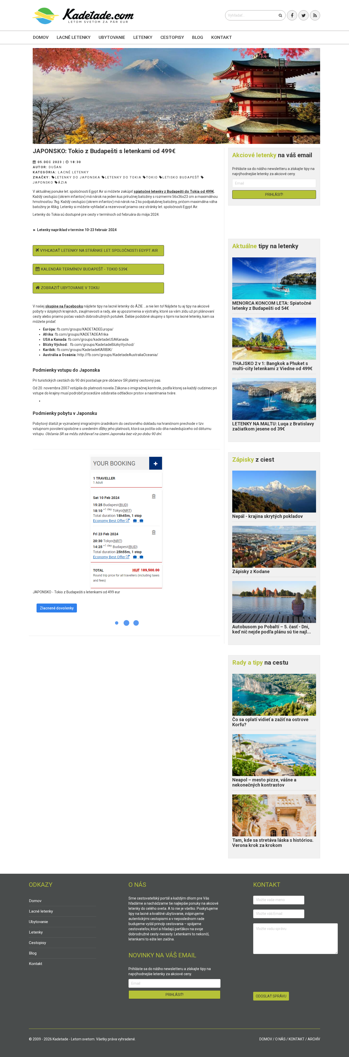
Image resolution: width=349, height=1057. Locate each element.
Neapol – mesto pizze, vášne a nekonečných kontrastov (264, 782)
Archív (314, 1039)
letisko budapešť (181, 177)
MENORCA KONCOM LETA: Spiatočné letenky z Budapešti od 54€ (271, 305)
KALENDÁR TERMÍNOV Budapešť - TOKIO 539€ (84, 269)
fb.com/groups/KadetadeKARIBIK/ (84, 350)
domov (265, 1039)
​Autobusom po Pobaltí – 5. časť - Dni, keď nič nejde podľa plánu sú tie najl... (271, 629)
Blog (197, 37)
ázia (62, 182)
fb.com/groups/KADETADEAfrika (81, 334)
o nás (280, 1039)
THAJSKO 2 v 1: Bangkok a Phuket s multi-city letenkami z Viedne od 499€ (272, 366)
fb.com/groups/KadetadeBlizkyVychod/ (102, 345)
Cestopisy (172, 37)
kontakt (297, 1039)
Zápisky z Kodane (251, 571)
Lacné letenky (73, 37)
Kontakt (221, 37)
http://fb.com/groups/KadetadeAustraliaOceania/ (117, 355)
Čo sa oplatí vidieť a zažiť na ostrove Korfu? (270, 722)
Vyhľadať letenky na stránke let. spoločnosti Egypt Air (99, 250)
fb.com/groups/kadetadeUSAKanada (98, 339)
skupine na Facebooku (64, 306)
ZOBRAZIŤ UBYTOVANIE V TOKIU (70, 288)
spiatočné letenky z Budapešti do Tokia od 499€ (174, 191)
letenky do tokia (123, 177)
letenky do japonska (77, 177)
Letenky (142, 37)
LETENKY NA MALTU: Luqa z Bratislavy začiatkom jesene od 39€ (273, 426)
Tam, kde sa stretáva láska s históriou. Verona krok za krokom (272, 842)
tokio (152, 177)
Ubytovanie (112, 37)
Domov (41, 37)
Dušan (55, 167)
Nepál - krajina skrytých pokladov (267, 516)
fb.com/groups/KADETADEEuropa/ (85, 329)
